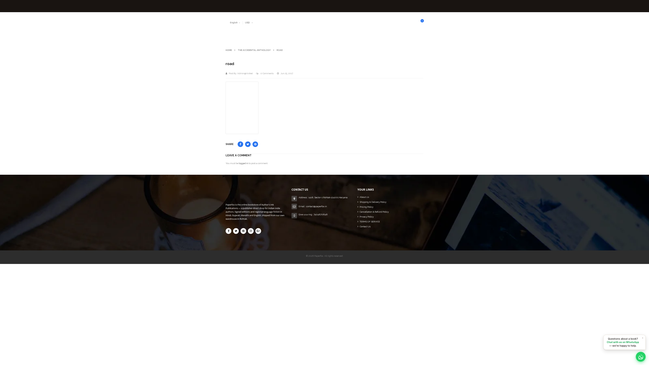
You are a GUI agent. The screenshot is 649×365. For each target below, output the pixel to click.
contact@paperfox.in (316, 206)
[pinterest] (243, 231)
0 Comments (267, 73)
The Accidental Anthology (254, 50)
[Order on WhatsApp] (641, 357)
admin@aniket (245, 73)
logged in (243, 163)
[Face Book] (228, 231)
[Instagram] (251, 231)
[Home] (259, 191)
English (234, 22)
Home (229, 50)
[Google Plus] (258, 231)
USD (247, 22)
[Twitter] (236, 231)
